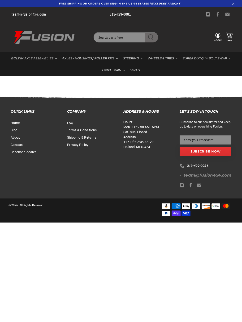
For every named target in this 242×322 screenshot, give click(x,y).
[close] (233, 3)
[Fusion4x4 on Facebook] (219, 14)
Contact (17, 145)
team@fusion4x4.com (207, 175)
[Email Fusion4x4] (228, 14)
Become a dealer (23, 152)
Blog (14, 130)
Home (15, 123)
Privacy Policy (78, 145)
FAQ (70, 123)
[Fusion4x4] (44, 37)
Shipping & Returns (81, 137)
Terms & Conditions (82, 130)
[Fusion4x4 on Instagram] (209, 14)
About (15, 137)
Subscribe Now (205, 151)
